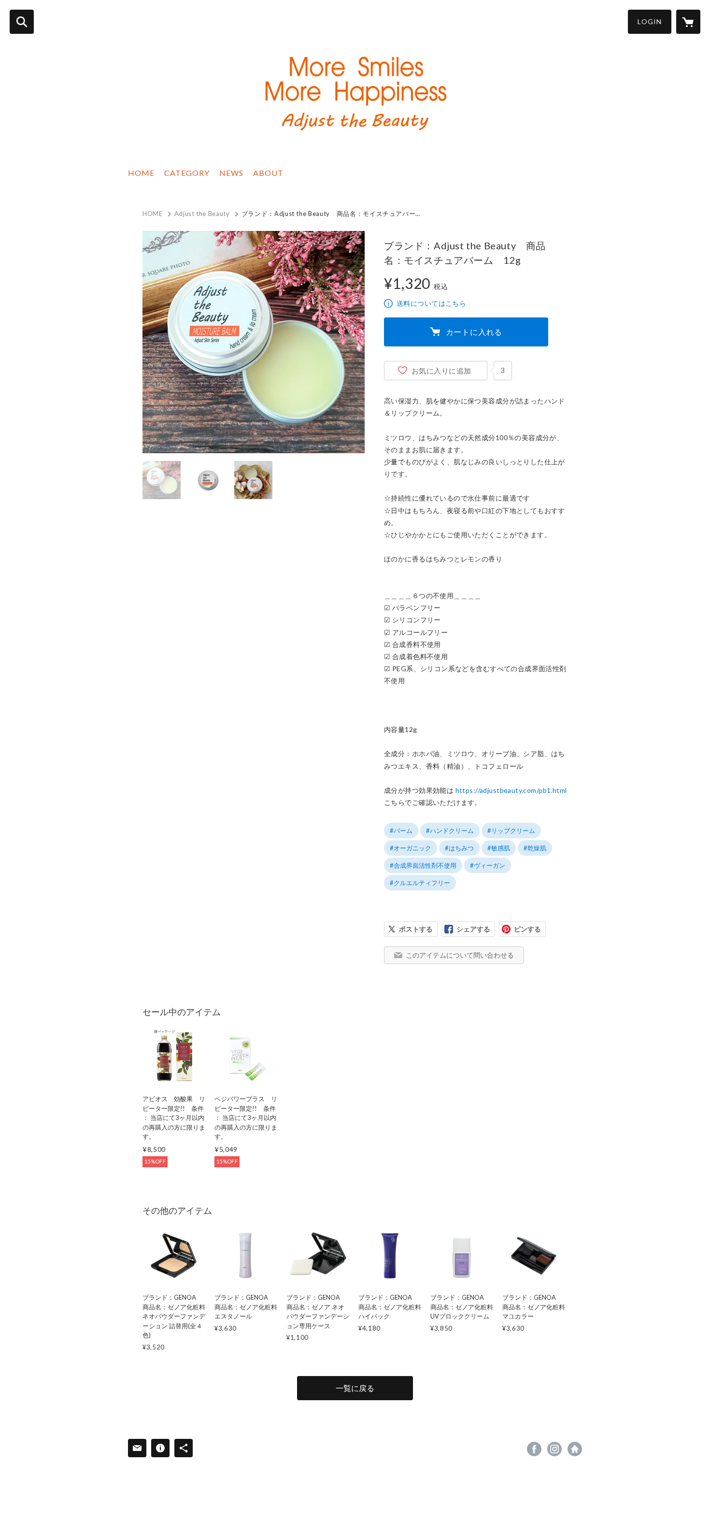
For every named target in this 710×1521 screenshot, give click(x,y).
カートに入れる (474, 331)
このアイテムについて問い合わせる (460, 955)
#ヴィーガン (487, 865)
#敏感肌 (498, 848)
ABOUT (268, 172)
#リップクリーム (511, 830)
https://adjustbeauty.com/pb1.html (511, 790)
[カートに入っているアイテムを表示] (688, 22)
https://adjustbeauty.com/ (575, 1449)
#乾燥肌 (535, 848)
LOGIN (650, 21)
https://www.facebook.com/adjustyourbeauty (534, 1449)
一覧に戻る (355, 1387)
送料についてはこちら (431, 303)
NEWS (231, 172)
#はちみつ (459, 848)
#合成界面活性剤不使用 (423, 865)
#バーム (401, 830)
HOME (141, 172)
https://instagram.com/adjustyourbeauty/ (554, 1449)
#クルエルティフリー (420, 883)
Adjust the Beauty (202, 213)
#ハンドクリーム (450, 830)
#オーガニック (410, 848)
